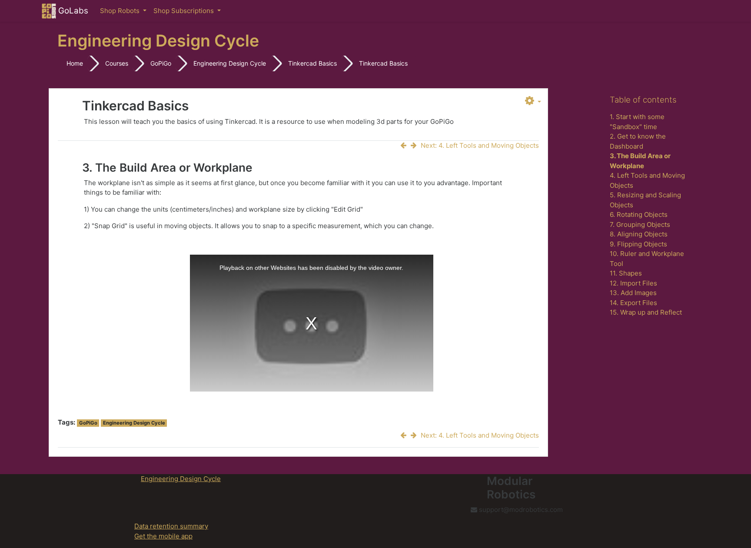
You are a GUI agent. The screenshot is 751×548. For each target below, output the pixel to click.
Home (74, 63)
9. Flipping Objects (638, 244)
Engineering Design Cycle (229, 63)
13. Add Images (633, 293)
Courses (116, 63)
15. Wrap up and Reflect (646, 312)
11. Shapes (626, 273)
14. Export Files (633, 303)
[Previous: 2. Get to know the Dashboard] (405, 145)
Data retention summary (171, 526)
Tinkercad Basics (312, 63)
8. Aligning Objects (639, 234)
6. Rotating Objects (639, 214)
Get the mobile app (163, 536)
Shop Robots (120, 11)
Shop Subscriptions (184, 11)
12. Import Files (633, 283)
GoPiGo (160, 63)
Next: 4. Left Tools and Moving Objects (480, 145)
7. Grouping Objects (640, 224)
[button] (533, 101)
